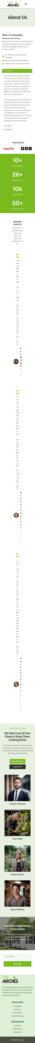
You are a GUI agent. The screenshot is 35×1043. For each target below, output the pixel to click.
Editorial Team (17, 1029)
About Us (17, 1009)
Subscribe (17, 964)
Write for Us (17, 1032)
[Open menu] (26, 4)
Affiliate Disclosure (17, 1016)
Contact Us (17, 1025)
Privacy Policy (17, 1012)
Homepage (17, 1006)
